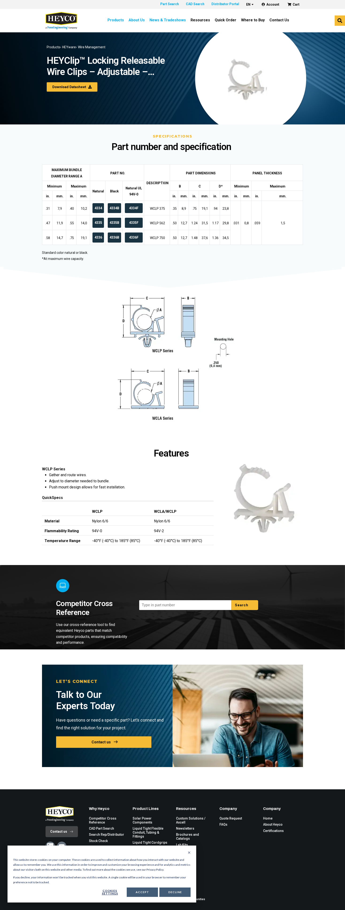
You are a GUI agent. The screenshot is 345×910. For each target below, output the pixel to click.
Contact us (101, 742)
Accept (142, 892)
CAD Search (195, 4)
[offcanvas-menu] (340, 20)
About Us (137, 20)
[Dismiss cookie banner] (189, 852)
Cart (296, 4)
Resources (200, 20)
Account (272, 4)
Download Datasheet (69, 87)
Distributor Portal (225, 4)
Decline (175, 892)
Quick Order (225, 20)
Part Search (169, 4)
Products (115, 20)
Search (242, 605)
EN (248, 4)
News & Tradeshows (168, 20)
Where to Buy (253, 20)
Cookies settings (110, 892)
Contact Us (279, 20)
